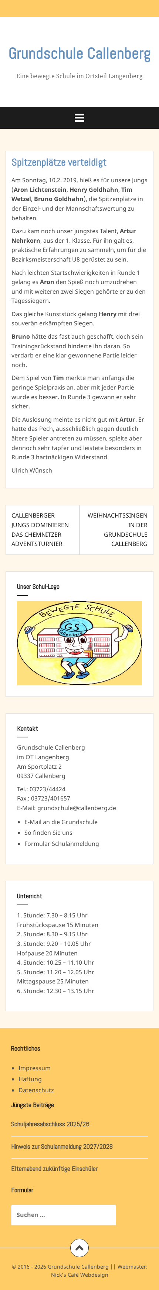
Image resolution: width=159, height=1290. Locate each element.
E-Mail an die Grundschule (61, 822)
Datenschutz (36, 1090)
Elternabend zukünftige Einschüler (54, 1168)
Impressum (34, 1068)
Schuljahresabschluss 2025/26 (50, 1124)
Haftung (30, 1079)
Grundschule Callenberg (80, 53)
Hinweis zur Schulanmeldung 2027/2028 (62, 1146)
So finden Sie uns (48, 833)
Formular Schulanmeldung (61, 844)
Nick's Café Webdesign (79, 1274)
